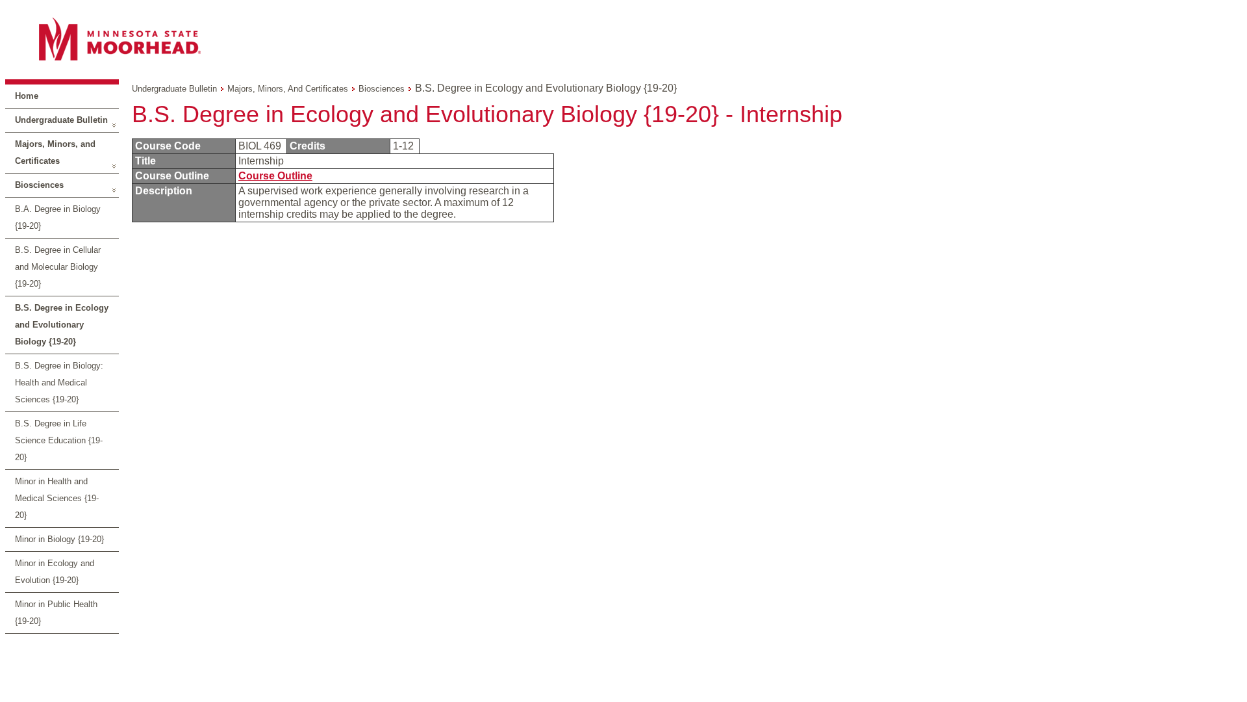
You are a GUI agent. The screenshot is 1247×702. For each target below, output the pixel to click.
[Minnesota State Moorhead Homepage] (623, 38)
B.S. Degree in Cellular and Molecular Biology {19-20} (58, 267)
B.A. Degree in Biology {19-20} (58, 217)
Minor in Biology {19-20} (59, 539)
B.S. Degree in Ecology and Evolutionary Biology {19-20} (61, 324)
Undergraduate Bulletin (61, 120)
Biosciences (39, 185)
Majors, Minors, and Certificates (55, 152)
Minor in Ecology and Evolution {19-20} (54, 571)
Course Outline (275, 175)
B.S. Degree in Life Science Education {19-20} (59, 440)
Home (26, 96)
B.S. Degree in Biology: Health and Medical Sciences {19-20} (59, 382)
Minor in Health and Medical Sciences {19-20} (57, 498)
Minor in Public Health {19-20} (56, 612)
